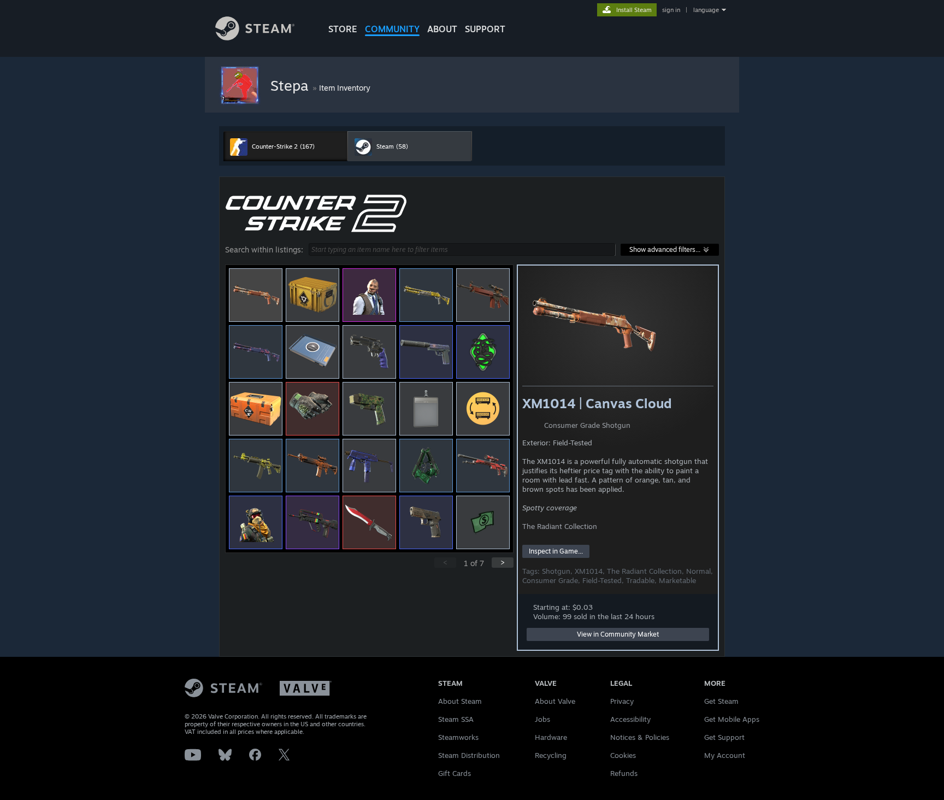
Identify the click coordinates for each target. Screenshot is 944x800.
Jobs (542, 719)
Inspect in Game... (556, 551)
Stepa (291, 85)
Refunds (624, 773)
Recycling (551, 755)
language (706, 10)
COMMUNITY (392, 28)
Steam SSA (456, 719)
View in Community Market (618, 634)
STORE (342, 28)
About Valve (555, 701)
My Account (724, 755)
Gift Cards (454, 773)
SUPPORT (485, 28)
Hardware (551, 737)
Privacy (622, 701)
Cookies (623, 755)
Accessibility (630, 719)
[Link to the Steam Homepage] (254, 37)
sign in (671, 10)
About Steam (460, 701)
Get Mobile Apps (731, 719)
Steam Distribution (469, 755)
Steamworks (458, 737)
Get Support (724, 737)
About (442, 28)
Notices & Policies (639, 737)
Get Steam (721, 701)
